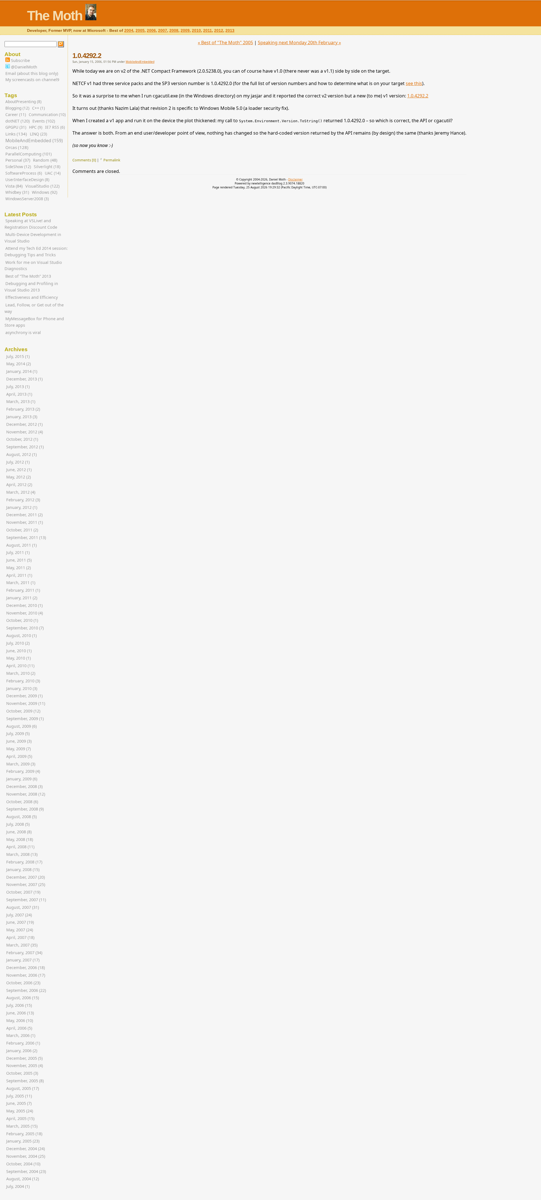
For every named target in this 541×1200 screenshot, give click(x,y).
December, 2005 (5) (24, 1058)
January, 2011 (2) (21, 597)
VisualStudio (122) (42, 186)
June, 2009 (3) (19, 741)
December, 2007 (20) (25, 877)
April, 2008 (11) (20, 846)
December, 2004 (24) (25, 1148)
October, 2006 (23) (23, 982)
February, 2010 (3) (23, 681)
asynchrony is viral (23, 332)
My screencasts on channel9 (32, 79)
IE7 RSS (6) (55, 127)
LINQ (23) (38, 134)
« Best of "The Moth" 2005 (225, 42)
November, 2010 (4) (24, 613)
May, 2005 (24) (19, 1111)
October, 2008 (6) (22, 801)
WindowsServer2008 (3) (27, 198)
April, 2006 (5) (19, 1028)
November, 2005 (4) (24, 1065)
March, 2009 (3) (20, 764)
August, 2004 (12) (22, 1178)
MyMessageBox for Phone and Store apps (34, 322)
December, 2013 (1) (24, 379)
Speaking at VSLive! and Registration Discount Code (31, 224)
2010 (196, 30)
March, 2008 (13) (21, 854)
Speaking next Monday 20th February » (299, 42)
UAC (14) (53, 173)
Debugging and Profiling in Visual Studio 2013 (31, 287)
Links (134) (16, 134)
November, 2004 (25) (25, 1156)
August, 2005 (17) (22, 1088)
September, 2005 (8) (25, 1080)
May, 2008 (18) (19, 839)
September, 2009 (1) (25, 718)
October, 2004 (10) (23, 1163)
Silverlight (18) (47, 166)
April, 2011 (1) (19, 575)
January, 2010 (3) (21, 688)
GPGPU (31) (15, 127)
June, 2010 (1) (19, 650)
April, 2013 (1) (19, 394)
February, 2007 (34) (24, 952)
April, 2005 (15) (20, 1118)
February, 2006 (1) (23, 1043)
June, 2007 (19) (20, 922)
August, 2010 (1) (21, 635)
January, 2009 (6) (21, 779)
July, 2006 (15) (19, 1005)
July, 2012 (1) (18, 462)
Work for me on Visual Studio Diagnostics (33, 265)
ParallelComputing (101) (28, 154)
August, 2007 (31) (22, 907)
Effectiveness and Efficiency (31, 297)
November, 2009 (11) (25, 703)
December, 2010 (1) (24, 605)
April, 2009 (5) (19, 756)
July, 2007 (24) (19, 915)
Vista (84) (14, 186)
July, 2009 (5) (18, 733)
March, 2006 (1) (20, 1035)
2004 (128, 30)
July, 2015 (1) (18, 356)
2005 (140, 30)
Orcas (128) (16, 147)
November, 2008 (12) (25, 794)
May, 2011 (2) (18, 567)
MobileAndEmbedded (140, 62)
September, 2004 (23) (26, 1171)
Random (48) (45, 160)
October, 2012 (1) (22, 439)
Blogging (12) (17, 108)
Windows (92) (44, 192)
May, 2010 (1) (18, 658)
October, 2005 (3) (22, 1073)
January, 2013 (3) (21, 416)
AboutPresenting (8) (23, 101)
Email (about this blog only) (31, 73)
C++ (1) (38, 108)
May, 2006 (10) (19, 1020)
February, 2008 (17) (24, 862)
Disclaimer (295, 179)
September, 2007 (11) (26, 899)
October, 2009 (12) (23, 711)
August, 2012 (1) (21, 454)
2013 (229, 30)
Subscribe (20, 60)
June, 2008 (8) (19, 831)
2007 (162, 30)
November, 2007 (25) (25, 884)
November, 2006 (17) (25, 975)
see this (414, 83)
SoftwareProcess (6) (23, 173)
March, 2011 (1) (20, 582)
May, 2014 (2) (18, 363)
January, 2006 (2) (21, 1050)
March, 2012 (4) (20, 492)
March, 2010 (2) (20, 673)
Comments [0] (84, 159)
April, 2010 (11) (20, 665)
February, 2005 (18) (24, 1133)
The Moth (54, 15)
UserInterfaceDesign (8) (27, 179)
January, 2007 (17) (22, 960)
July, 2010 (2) (18, 643)
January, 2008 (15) (22, 869)
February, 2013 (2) (23, 409)
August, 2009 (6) (21, 726)
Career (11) (15, 114)
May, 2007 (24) (19, 929)
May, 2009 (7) (18, 748)
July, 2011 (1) (18, 552)
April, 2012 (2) (19, 484)
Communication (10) (47, 114)
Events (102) (43, 121)
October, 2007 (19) (23, 892)
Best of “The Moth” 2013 (28, 276)
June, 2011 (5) (19, 560)
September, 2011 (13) (26, 537)
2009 (185, 30)
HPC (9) (35, 127)
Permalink (111, 159)
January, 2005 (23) (22, 1141)
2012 (218, 30)
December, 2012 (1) (24, 424)
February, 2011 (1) (23, 590)
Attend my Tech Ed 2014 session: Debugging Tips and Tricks (36, 251)
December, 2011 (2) (24, 514)
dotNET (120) (17, 121)
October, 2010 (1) (22, 620)
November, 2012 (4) (24, 432)
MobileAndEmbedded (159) (34, 140)
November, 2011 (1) (24, 522)
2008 (173, 30)
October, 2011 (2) (22, 530)
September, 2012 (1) (25, 446)
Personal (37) (17, 160)
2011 (207, 30)
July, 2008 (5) (18, 824)
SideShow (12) (18, 166)
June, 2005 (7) (19, 1103)
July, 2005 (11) (19, 1096)
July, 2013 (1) (18, 386)
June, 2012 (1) (19, 469)
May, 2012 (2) (18, 477)
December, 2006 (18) (25, 967)
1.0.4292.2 (86, 55)
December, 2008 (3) (24, 786)
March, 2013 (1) (20, 401)
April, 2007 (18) (20, 937)
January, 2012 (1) (21, 507)
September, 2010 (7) (25, 628)
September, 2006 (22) (26, 990)
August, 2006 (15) (22, 997)
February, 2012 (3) (23, 499)
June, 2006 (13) (20, 1013)
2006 (151, 30)
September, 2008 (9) (25, 809)
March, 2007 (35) (21, 945)
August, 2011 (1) (21, 545)
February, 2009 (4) (23, 771)
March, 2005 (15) (21, 1126)
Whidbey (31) (17, 192)
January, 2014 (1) (21, 371)
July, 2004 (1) (18, 1186)
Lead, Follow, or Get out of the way (34, 308)
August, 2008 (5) (21, 816)
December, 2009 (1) (24, 695)
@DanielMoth (23, 67)
